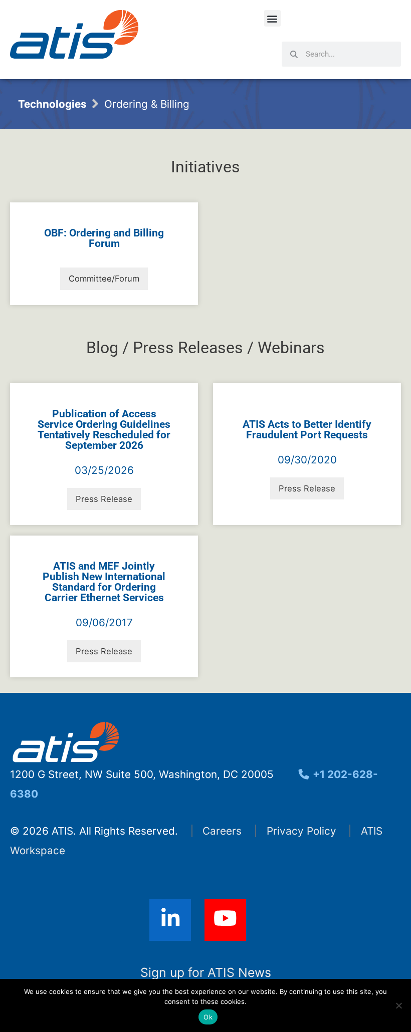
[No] (398, 1005)
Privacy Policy (301, 831)
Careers (222, 831)
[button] (272, 18)
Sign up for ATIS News (205, 972)
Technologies (52, 104)
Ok (208, 1017)
